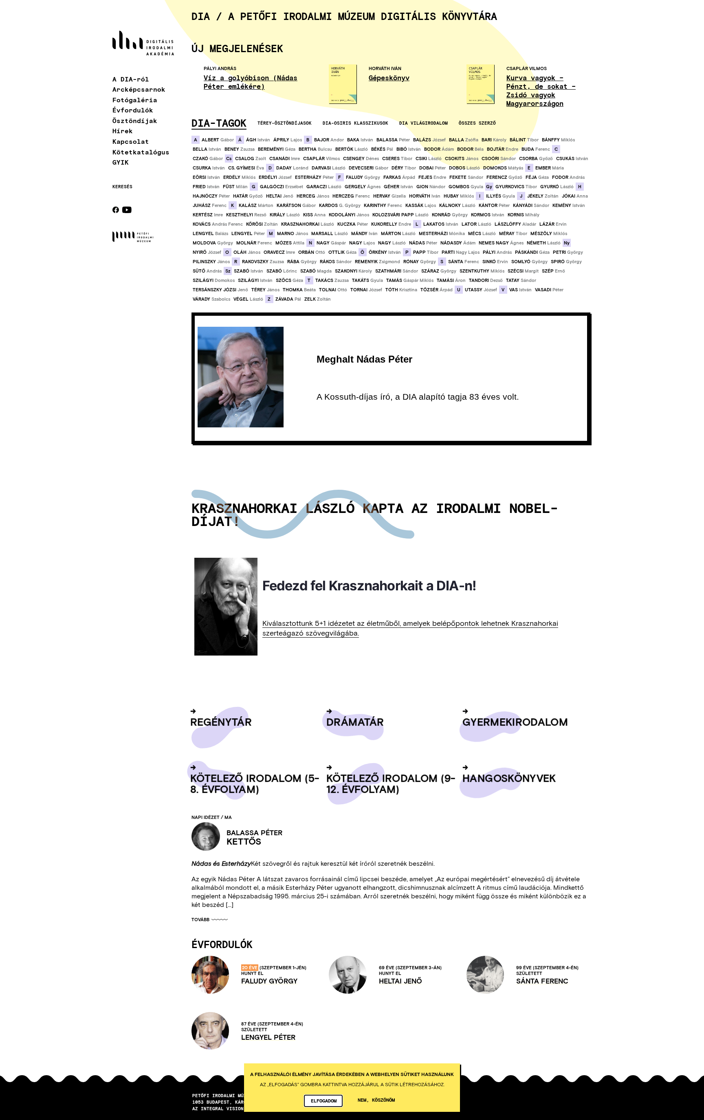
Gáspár (331, 243)
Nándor (430, 186)
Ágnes (363, 186)
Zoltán (543, 196)
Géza (276, 149)
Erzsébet (281, 186)
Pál (382, 149)
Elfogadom (324, 1100)
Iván (424, 196)
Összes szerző (477, 122)
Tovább (200, 919)
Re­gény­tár (221, 721)
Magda (316, 271)
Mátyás (503, 168)
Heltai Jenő (400, 981)
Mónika (442, 233)
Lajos (287, 140)
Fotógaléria (134, 99)
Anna (575, 196)
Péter (393, 140)
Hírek (122, 130)
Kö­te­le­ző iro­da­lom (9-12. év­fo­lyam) (390, 783)
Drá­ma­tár (355, 721)
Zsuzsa (239, 149)
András (568, 177)
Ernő (553, 271)
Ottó (311, 252)
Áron (451, 280)
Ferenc (535, 149)
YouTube (127, 210)
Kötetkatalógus (140, 152)
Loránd (292, 168)
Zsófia (463, 140)
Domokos (214, 280)
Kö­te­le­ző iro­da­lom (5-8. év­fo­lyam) (254, 783)
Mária (549, 168)
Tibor (524, 140)
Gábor (218, 140)
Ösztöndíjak (134, 120)
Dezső (486, 280)
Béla (470, 149)
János (461, 158)
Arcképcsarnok (138, 89)
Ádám (439, 149)
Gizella (389, 196)
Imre (284, 158)
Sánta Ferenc (542, 981)
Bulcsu (315, 149)
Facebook (115, 210)
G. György (340, 205)
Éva (246, 168)
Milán (235, 186)
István (258, 140)
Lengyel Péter (268, 1037)
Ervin (553, 224)
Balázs (210, 233)
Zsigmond (377, 261)
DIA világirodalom (423, 122)
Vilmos (321, 158)
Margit (523, 271)
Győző (536, 158)
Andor (329, 140)
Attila (289, 243)
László (351, 149)
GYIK (120, 162)
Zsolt (250, 158)
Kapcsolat (130, 141)
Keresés (122, 186)
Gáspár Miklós (409, 280)
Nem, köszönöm (376, 1099)
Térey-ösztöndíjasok (284, 122)
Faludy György (269, 981)
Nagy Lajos (461, 252)
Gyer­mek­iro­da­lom (515, 721)
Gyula (466, 186)
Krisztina (401, 290)
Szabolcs (211, 299)
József (429, 140)
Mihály (523, 215)
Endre (502, 149)
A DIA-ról (130, 79)
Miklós (558, 140)
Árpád (399, 177)
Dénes (361, 158)
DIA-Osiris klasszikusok (355, 122)
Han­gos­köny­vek (509, 778)
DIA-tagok (218, 123)
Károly (494, 140)
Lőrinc (281, 271)
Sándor (499, 158)
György (363, 177)
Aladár (515, 224)
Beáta (299, 290)
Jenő (279, 196)
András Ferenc (218, 224)
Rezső (246, 215)
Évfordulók (132, 110)
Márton (256, 205)
